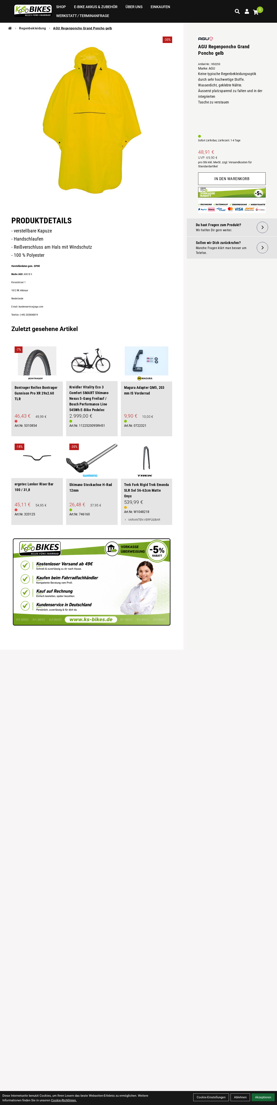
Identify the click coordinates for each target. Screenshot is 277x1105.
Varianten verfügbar (144, 519)
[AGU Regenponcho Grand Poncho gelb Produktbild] (91, 121)
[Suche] (237, 11)
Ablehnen (240, 1097)
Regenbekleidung (32, 28)
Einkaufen (160, 7)
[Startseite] (10, 28)
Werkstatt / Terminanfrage (82, 16)
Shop (61, 7)
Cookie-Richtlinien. (64, 1100)
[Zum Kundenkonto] (247, 11)
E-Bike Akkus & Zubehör (95, 7)
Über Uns (134, 7)
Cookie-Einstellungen (211, 1097)
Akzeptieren (263, 1097)
